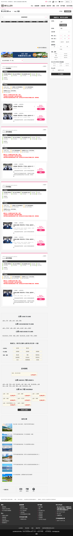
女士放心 (27, 357)
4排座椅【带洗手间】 (18, 106)
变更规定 (41, 514)
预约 (40, 508)
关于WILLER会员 (42, 519)
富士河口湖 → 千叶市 (7, 335)
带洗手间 (37, 357)
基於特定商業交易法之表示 (48, 528)
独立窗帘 (17, 357)
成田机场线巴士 (5, 521)
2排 (54, 46)
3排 (60, 46)
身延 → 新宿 (16, 335)
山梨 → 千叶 (5, 320)
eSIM (57, 6)
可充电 (37, 359)
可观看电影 (27, 359)
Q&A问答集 (69, 6)
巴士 (32, 6)
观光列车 (49, 6)
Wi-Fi (18, 359)
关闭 (36, 534)
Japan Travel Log (61, 520)
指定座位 (37, 354)
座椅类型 (4, 517)
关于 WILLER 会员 (61, 512)
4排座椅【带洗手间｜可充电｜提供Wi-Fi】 (23, 115)
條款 (33, 528)
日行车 (17, 348)
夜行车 (27, 348)
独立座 (17, 354)
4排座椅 (37, 351)
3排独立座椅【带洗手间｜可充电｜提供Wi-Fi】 (23, 225)
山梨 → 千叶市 (6, 328)
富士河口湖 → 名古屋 (24, 335)
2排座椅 (17, 351)
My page (59, 513)
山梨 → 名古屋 (20, 328)
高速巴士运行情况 (6, 508)
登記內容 (27, 528)
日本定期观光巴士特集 (25, 514)
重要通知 (4, 507)
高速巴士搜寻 (5, 515)
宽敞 (27, 354)
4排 (67, 46)
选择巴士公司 (61, 70)
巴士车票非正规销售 (6, 510)
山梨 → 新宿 (13, 328)
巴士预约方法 (42, 510)
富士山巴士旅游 (23, 508)
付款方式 (6, 489)
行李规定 (41, 517)
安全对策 (4, 519)
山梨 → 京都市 (27, 328)
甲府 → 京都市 (33, 335)
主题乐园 (43, 6)
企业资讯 (21, 528)
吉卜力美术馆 (23, 510)
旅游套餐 (37, 6)
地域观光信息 (23, 519)
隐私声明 (38, 528)
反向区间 (68, 11)
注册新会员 (59, 515)
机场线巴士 (4, 522)
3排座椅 (27, 351)
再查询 (61, 74)
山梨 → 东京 (12, 320)
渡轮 (54, 6)
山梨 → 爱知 (18, 320)
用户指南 (62, 6)
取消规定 (41, 515)
